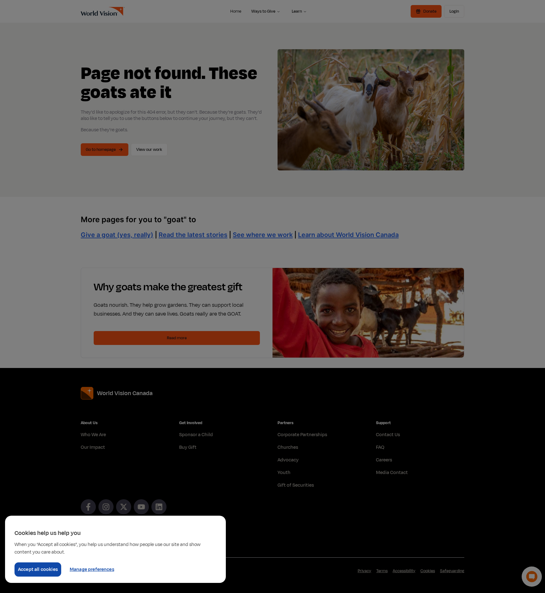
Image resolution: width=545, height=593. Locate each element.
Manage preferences (92, 569)
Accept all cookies (38, 569)
